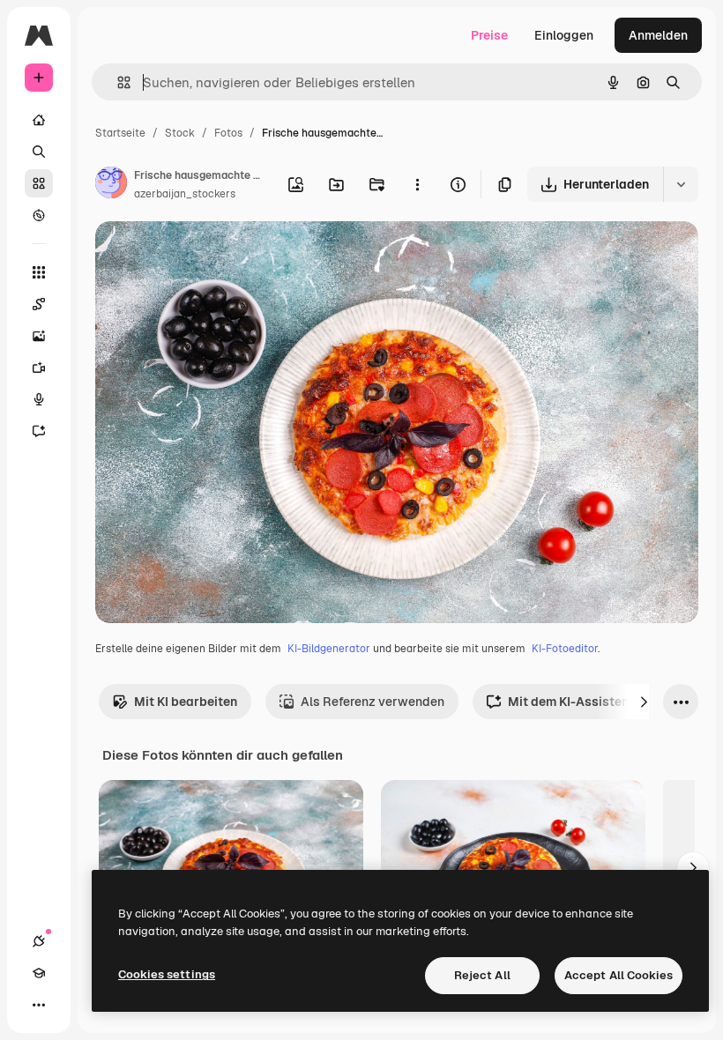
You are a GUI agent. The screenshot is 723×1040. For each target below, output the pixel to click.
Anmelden (658, 35)
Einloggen (563, 35)
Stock (180, 133)
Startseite (120, 133)
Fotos (228, 133)
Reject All (482, 975)
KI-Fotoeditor (565, 649)
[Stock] (39, 183)
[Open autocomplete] (117, 82)
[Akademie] (39, 973)
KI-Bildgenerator (328, 649)
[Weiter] (644, 701)
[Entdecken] (39, 215)
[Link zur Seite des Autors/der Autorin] (111, 185)
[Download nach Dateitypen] (680, 184)
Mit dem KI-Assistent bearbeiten (605, 701)
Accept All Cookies (618, 975)
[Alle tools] (39, 272)
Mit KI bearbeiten (185, 701)
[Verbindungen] (39, 941)
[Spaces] (39, 304)
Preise (489, 35)
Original (208, 255)
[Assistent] (39, 431)
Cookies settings (166, 974)
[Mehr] (39, 1005)
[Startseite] (39, 120)
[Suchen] (39, 151)
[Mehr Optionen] (417, 184)
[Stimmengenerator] (39, 399)
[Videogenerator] (39, 367)
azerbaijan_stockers (184, 194)
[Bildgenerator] (39, 336)
